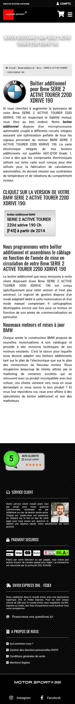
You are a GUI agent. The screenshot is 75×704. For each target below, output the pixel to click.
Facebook (53, 698)
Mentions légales (19, 662)
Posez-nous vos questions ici (32, 616)
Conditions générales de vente (27, 656)
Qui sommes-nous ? (21, 643)
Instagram (23, 698)
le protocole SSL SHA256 (38, 565)
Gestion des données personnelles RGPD (33, 649)
